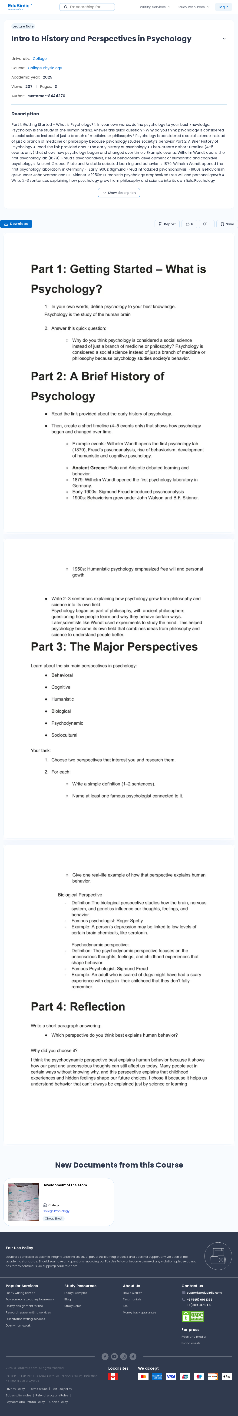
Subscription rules (18, 1395)
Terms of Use (38, 1389)
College (40, 58)
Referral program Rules (52, 1395)
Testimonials (132, 1299)
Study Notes (72, 1306)
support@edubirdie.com (60, 1266)
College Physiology (45, 68)
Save (230, 224)
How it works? (132, 1293)
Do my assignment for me (24, 1306)
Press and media (194, 1337)
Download (19, 223)
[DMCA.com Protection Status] (207, 1316)
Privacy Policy (15, 1389)
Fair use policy (62, 1389)
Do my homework (18, 1325)
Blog (67, 1299)
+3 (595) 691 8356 (199, 1300)
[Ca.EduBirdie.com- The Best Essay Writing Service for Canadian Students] (113, 1379)
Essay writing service (20, 1293)
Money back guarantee (139, 1312)
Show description (122, 192)
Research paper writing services (28, 1312)
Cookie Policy (58, 1402)
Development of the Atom (65, 1185)
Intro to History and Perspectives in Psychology (101, 38)
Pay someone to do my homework (30, 1299)
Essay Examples (75, 1293)
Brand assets (191, 1343)
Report (170, 224)
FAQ (125, 1306)
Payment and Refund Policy (25, 1402)
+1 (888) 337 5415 (199, 1305)
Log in (223, 7)
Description (25, 113)
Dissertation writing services (25, 1319)
